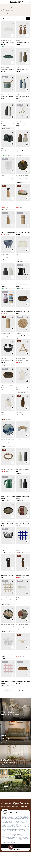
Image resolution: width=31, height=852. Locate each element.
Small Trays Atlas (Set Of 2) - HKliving (23, 205)
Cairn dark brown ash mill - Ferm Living (23, 575)
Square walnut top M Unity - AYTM (23, 681)
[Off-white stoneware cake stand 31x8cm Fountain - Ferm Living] (23, 641)
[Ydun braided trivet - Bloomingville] (23, 323)
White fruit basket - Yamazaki (8, 654)
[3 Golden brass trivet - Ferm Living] (23, 111)
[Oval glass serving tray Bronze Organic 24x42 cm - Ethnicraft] (8, 375)
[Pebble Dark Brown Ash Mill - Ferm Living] (23, 402)
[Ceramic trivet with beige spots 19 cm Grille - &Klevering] (8, 587)
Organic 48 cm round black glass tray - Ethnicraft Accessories (8, 627)
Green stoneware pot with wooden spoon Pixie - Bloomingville (8, 96)
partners (10, 816)
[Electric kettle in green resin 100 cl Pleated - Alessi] (8, 483)
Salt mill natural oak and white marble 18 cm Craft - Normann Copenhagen (8, 232)
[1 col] (24, 18)
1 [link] (6, 690)
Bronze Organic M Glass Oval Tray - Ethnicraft (23, 311)
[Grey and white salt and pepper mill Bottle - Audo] (23, 456)
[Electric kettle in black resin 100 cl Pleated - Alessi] (23, 271)
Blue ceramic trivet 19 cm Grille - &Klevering (23, 548)
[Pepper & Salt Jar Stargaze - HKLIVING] (8, 298)
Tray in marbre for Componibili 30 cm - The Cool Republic (8, 42)
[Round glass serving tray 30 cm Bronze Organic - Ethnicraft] (23, 165)
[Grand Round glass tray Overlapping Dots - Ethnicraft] (23, 614)
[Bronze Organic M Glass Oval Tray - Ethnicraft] (23, 298)
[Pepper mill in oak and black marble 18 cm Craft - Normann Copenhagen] (8, 192)
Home (2, 6)
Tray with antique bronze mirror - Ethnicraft (8, 523)
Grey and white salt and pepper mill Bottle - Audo (23, 469)
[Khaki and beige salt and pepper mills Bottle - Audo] (23, 56)
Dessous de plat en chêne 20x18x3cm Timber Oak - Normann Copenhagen (23, 360)
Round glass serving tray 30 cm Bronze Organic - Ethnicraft (23, 178)
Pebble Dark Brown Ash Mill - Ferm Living (23, 415)
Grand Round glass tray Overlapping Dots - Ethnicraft (23, 627)
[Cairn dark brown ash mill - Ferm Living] (23, 562)
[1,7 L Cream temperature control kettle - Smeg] (23, 375)
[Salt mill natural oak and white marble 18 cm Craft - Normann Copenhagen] (8, 219)
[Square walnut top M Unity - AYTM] (23, 668)
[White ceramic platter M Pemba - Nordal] (23, 587)
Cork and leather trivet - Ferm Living (8, 469)
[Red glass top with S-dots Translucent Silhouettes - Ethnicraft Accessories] (23, 510)
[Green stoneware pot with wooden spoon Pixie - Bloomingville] (8, 83)
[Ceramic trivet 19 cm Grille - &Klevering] (8, 668)
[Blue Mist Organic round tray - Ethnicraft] (8, 429)
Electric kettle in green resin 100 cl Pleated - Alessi (8, 496)
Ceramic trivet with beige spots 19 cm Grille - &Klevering (8, 599)
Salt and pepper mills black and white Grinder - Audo (8, 123)
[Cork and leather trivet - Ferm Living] (8, 456)
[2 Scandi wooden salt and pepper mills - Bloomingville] (23, 29)
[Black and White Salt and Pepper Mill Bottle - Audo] (23, 483)
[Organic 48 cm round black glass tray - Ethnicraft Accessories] (8, 614)
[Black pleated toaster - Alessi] (8, 138)
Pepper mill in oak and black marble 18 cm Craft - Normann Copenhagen (8, 205)
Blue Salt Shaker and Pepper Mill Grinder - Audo (23, 96)
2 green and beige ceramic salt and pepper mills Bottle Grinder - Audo (23, 151)
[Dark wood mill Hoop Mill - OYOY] (8, 562)
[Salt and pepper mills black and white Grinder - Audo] (8, 111)
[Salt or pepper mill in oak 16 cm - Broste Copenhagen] (8, 323)
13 (19, 690)
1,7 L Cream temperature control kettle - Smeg (23, 387)
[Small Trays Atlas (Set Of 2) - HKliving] (23, 192)
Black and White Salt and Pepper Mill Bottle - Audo (23, 496)
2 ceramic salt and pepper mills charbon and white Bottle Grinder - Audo (8, 284)
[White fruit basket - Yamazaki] (8, 641)
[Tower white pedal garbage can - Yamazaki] (8, 165)
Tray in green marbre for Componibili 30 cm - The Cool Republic (8, 69)
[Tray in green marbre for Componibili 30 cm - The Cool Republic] (8, 56)
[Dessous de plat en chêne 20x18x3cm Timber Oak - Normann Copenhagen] (23, 347)
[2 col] (28, 18)
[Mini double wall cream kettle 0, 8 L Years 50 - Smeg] (8, 402)
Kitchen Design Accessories (12, 6)
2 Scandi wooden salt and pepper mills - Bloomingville (23, 42)
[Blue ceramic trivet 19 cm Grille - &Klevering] (23, 535)
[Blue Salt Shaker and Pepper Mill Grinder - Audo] (23, 83)
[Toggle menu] (1, 2)
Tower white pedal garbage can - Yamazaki (8, 178)
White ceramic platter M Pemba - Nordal (23, 599)
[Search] (22, 2)
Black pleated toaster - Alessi (8, 151)
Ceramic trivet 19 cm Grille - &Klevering (8, 681)
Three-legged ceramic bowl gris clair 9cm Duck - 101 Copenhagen (8, 257)
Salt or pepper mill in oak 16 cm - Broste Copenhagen (8, 336)
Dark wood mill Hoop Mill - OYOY (8, 575)
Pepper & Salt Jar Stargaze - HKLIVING (8, 311)
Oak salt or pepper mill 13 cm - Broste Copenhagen (23, 232)
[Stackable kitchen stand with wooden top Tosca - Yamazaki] (23, 429)
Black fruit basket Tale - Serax (8, 548)
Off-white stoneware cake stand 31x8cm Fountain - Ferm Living (23, 654)
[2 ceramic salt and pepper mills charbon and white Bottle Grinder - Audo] (8, 271)
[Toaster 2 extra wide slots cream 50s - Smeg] (23, 244)
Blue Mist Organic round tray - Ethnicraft (8, 442)
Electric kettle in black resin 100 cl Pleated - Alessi (23, 284)
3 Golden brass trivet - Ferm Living (23, 123)
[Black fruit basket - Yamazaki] (8, 347)
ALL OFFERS (14, 796)
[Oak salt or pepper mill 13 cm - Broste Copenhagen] (23, 219)
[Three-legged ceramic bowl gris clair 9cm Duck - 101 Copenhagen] (8, 244)
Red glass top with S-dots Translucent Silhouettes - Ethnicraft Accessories (23, 523)
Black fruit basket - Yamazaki (8, 360)
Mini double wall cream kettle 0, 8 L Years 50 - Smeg (8, 415)
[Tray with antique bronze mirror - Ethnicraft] (8, 510)
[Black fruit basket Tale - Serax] (8, 535)
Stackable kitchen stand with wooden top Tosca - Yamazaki (23, 442)
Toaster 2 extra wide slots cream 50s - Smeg (23, 257)
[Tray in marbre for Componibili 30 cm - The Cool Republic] (8, 29)
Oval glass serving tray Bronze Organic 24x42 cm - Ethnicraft (8, 387)
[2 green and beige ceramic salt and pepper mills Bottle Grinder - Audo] (23, 138)
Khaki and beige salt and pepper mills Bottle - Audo (23, 69)
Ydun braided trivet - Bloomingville (23, 336)
